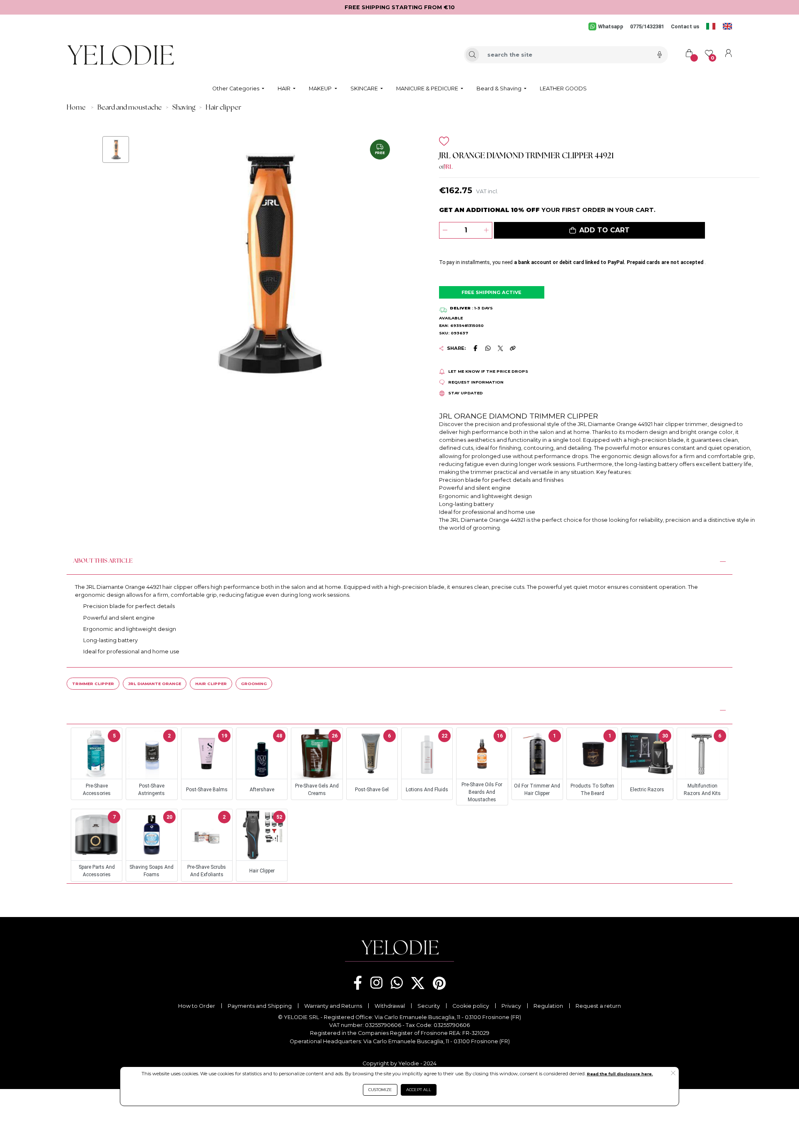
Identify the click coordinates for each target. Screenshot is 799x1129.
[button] (599, 230)
